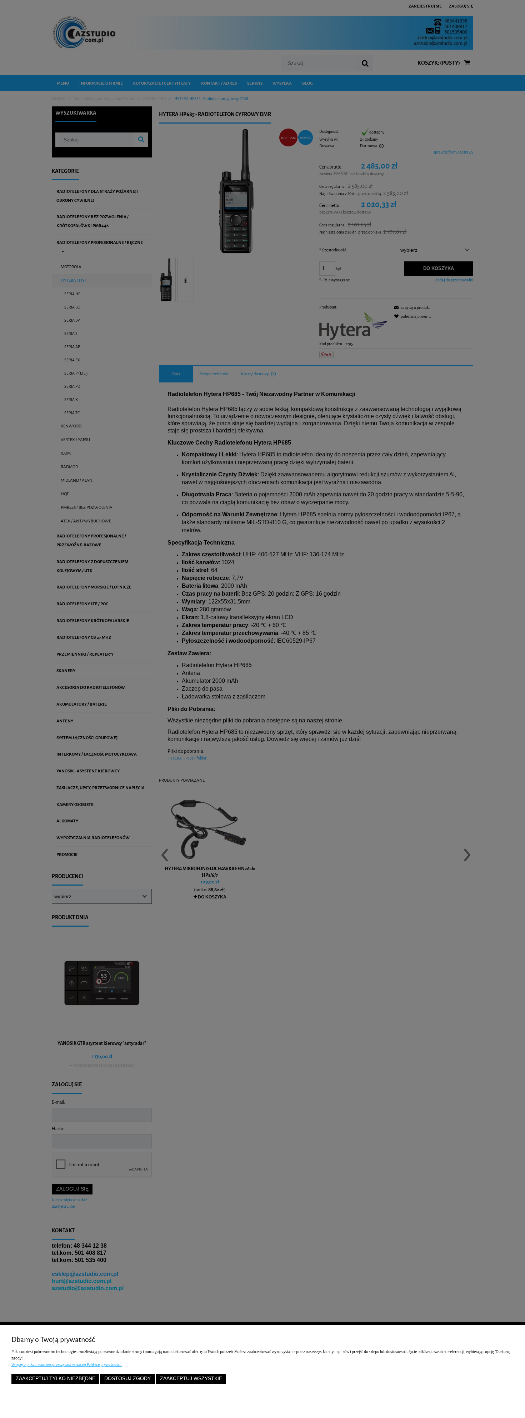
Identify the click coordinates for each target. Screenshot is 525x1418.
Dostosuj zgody (127, 1378)
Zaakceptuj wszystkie (191, 1378)
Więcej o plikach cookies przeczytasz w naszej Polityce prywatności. (66, 1364)
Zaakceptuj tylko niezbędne (55, 1378)
